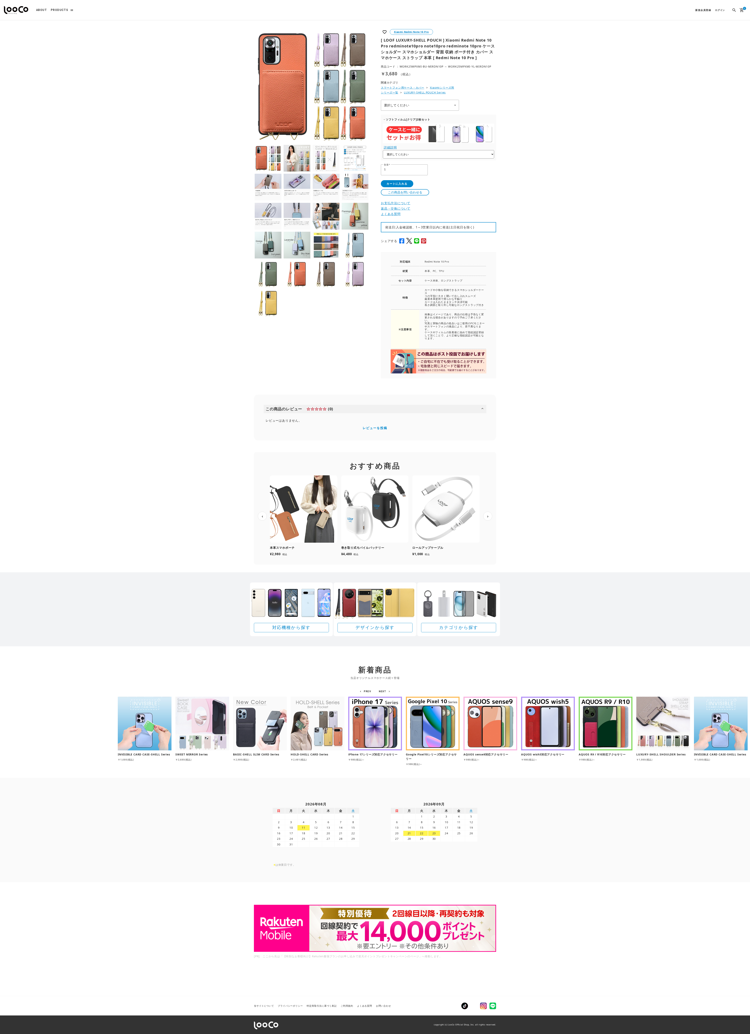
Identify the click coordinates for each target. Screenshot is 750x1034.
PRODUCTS (59, 10)
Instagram (483, 1006)
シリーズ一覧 (389, 92)
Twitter (474, 1006)
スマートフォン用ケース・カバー (402, 87)
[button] (366, 691)
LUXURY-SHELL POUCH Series (425, 92)
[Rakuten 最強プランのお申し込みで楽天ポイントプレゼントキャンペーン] (375, 928)
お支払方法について (395, 203)
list (71, 10)
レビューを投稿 (375, 428)
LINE (492, 1006)
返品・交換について (395, 208)
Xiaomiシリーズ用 (442, 87)
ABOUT (41, 10)
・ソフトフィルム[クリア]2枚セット (406, 119)
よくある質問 (391, 214)
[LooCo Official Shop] (16, 10)
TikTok (464, 1006)
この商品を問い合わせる (405, 192)
